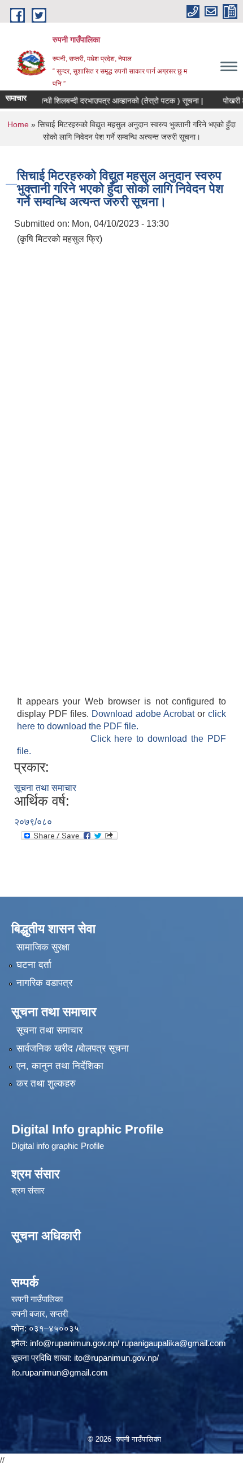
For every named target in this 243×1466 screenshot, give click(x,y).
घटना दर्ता (33, 964)
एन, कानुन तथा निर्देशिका (59, 1066)
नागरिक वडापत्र (44, 983)
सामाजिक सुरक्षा (43, 947)
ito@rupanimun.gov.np (115, 1358)
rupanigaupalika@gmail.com (174, 1343)
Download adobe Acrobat (144, 714)
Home (18, 124)
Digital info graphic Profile (57, 1146)
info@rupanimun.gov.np (73, 1343)
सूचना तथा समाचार (45, 788)
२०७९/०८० (33, 822)
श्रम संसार (28, 1190)
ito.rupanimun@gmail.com (59, 1372)
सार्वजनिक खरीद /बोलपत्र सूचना (72, 1048)
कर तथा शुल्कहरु (46, 1083)
